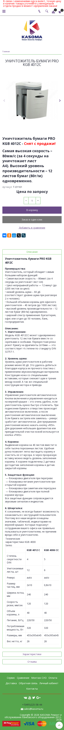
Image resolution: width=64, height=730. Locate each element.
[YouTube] (29, 697)
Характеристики (32, 654)
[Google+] (38, 697)
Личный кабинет (48, 683)
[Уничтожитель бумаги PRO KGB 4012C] (32, 100)
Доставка (11, 683)
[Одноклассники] (9, 235)
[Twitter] (33, 697)
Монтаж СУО (39, 677)
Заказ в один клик (32, 219)
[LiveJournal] (24, 235)
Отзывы (32, 661)
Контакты (32, 688)
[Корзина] (60, 11)
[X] (19, 235)
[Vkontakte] (25, 697)
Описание (32, 251)
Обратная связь (28, 683)
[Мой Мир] (14, 235)
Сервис (11, 677)
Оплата (52, 677)
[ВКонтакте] (4, 235)
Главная (6, 51)
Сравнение (23, 677)
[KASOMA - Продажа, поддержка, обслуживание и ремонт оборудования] (32, 29)
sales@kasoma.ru (33, 708)
